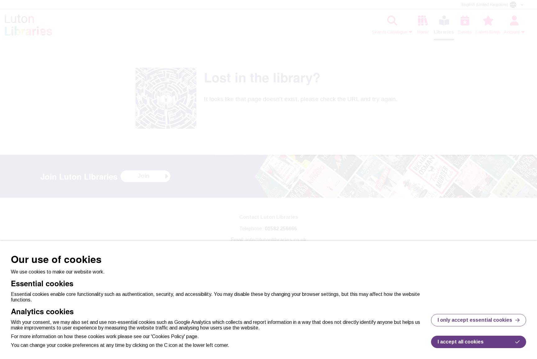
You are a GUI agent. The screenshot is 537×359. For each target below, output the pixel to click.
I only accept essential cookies (475, 320)
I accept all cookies (461, 341)
